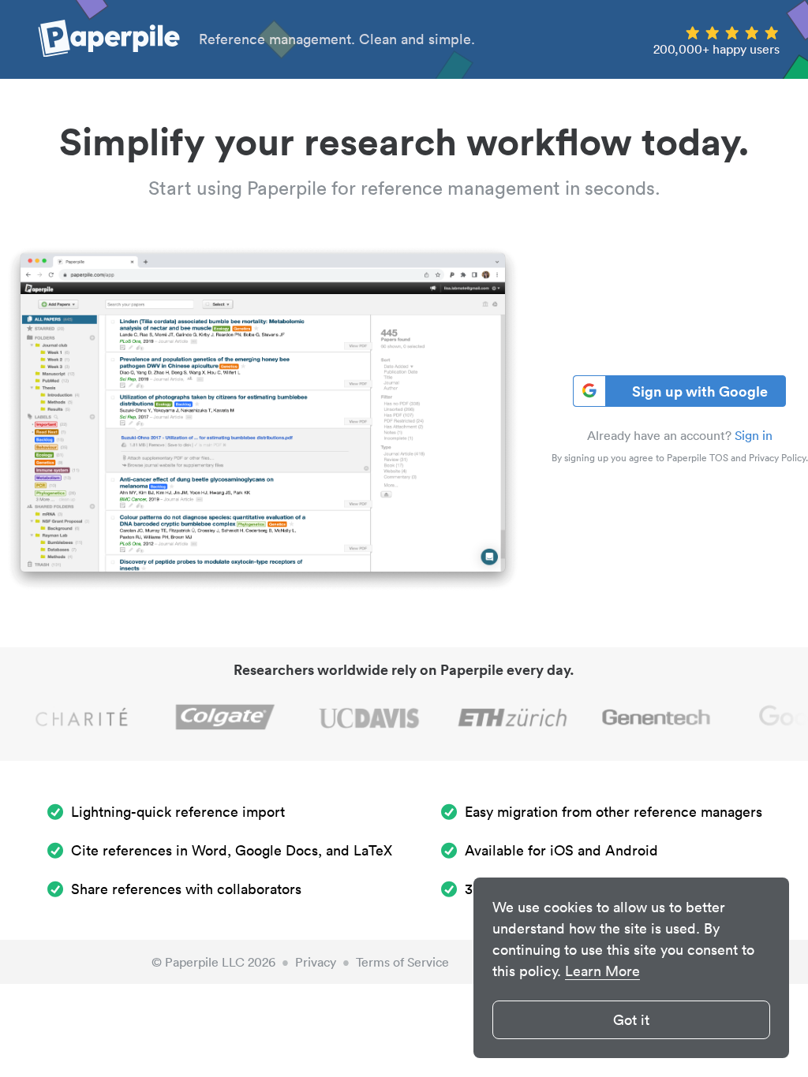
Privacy (315, 962)
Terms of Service (402, 962)
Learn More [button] (602, 971)
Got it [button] (631, 1020)
